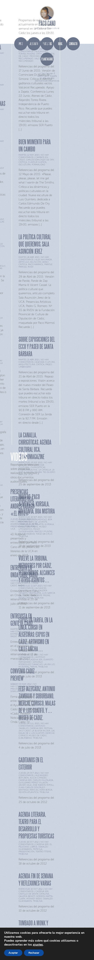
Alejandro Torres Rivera (33, 52)
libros (33, 847)
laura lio (49, 664)
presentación (27, 851)
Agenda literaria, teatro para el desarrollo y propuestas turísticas (36, 825)
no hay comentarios (23, 520)
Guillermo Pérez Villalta (33, 782)
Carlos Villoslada (43, 780)
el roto (33, 524)
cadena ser (25, 780)
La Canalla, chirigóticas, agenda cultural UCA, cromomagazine (35, 445)
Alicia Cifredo (38, 778)
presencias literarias (22, 526)
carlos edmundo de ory (40, 160)
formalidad (38, 164)
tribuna (43, 667)
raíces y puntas (43, 531)
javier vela (25, 785)
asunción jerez (39, 262)
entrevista (16, 634)
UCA (12, 529)
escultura (25, 164)
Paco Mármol (35, 264)
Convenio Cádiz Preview (22, 674)
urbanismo (25, 367)
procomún (36, 56)
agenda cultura (45, 362)
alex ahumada (43, 259)
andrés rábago (19, 524)
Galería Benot (27, 896)
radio (21, 585)
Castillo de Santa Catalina (34, 894)
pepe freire (43, 595)
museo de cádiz (38, 735)
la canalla (44, 470)
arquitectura (27, 364)
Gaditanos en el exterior (31, 763)
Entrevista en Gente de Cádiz (21, 619)
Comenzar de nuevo (34, 43)
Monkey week (34, 898)
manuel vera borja (41, 790)
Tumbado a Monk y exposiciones (33, 926)
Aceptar (13, 953)
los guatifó (37, 733)
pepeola (37, 849)
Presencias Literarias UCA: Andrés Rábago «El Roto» (22, 502)
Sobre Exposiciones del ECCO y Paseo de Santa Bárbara (37, 346)
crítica (40, 54)
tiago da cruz (44, 534)
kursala (49, 524)
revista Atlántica (28, 792)
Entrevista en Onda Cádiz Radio (24, 571)
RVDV (30, 267)
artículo (24, 262)
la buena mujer (41, 730)
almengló (41, 519)
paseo (48, 364)
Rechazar (33, 953)
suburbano (25, 738)
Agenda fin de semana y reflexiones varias (36, 879)
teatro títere (43, 851)
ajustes (38, 945)
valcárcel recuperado (32, 59)
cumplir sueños (37, 162)
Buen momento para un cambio (35, 145)
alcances (40, 588)
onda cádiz (30, 634)
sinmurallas (17, 691)
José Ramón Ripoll (43, 785)
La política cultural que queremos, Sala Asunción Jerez (35, 244)
